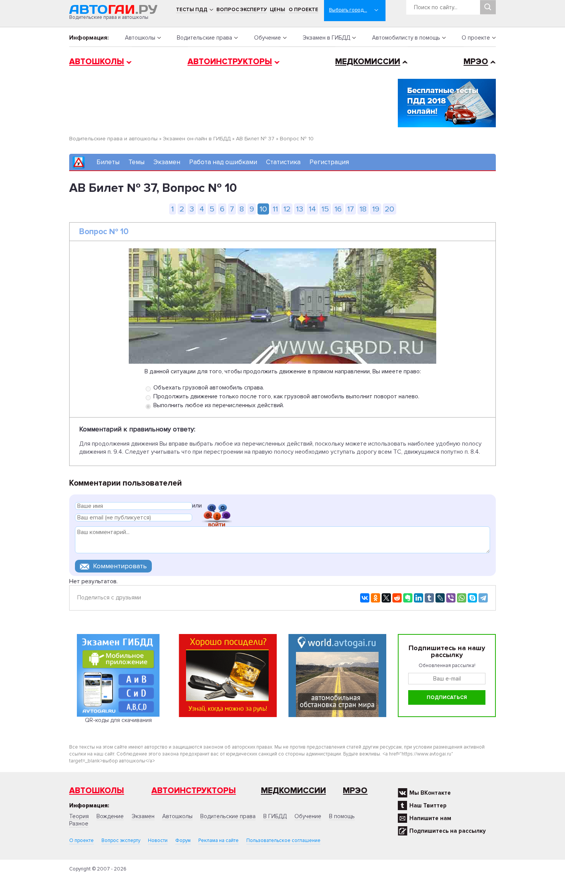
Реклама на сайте (218, 840)
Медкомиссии (367, 62)
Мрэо (355, 790)
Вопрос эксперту (241, 10)
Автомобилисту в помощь (406, 37)
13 (299, 209)
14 (312, 209)
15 (325, 209)
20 (389, 209)
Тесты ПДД (192, 10)
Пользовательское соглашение (283, 840)
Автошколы (140, 37)
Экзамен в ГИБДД (326, 37)
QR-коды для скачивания (118, 720)
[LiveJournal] (440, 597)
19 (375, 209)
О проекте (303, 10)
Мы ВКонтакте (430, 792)
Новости (158, 840)
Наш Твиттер (428, 805)
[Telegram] (483, 597)
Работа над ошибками (223, 162)
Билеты (108, 162)
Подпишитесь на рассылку (447, 830)
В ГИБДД (275, 816)
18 (363, 209)
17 (350, 209)
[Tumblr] (429, 597)
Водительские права (204, 37)
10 (263, 209)
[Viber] (450, 597)
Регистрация (329, 162)
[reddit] (397, 597)
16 (338, 209)
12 (287, 209)
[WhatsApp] (461, 597)
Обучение (267, 37)
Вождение (110, 816)
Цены (277, 10)
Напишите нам (430, 818)
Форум (183, 840)
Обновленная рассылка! (447, 665)
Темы (136, 162)
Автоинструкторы (230, 62)
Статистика (283, 162)
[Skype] (472, 597)
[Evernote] (407, 597)
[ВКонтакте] (364, 597)
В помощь (342, 816)
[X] (386, 597)
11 (275, 209)
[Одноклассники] (375, 597)
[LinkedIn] (418, 597)
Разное (78, 823)
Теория (79, 816)
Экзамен (166, 162)
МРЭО (476, 62)
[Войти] (217, 507)
